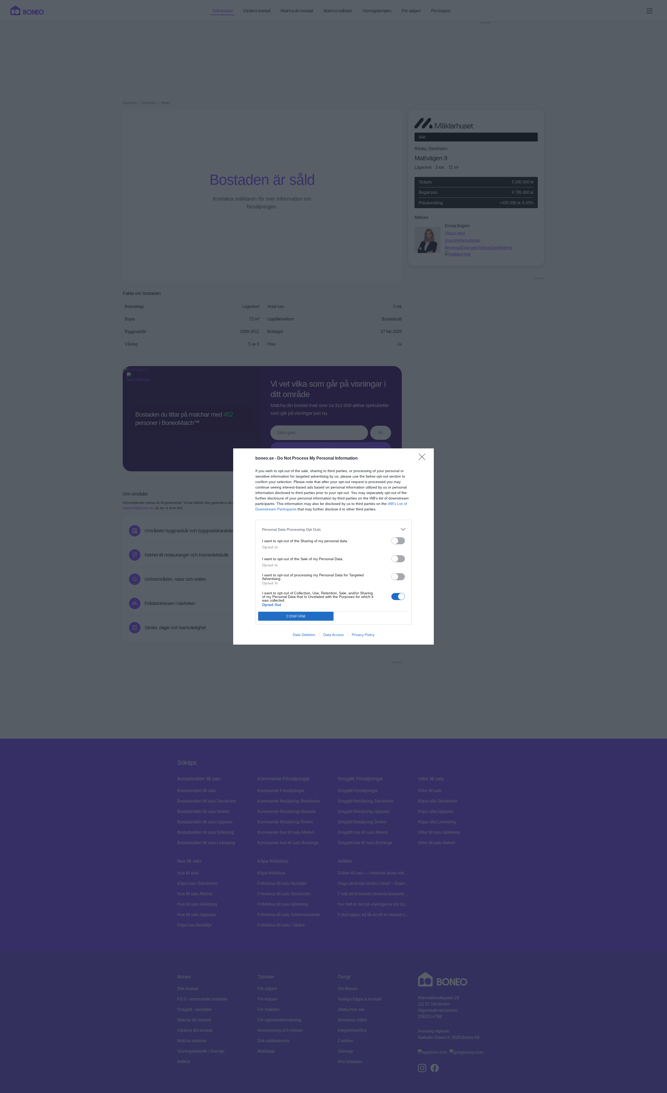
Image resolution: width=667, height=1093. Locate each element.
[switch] (398, 540)
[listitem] (333, 529)
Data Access (333, 635)
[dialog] (333, 546)
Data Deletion (304, 635)
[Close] (424, 459)
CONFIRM (296, 616)
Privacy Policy (363, 635)
